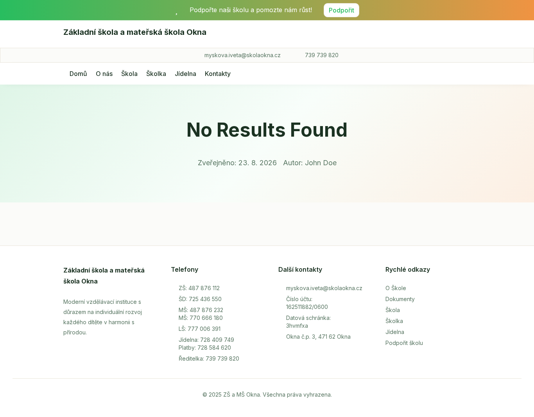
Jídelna (185, 74)
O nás (104, 74)
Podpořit (341, 10)
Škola (129, 74)
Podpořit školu (404, 342)
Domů (78, 74)
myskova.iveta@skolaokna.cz (242, 55)
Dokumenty (400, 299)
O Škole (395, 288)
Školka (156, 74)
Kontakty (218, 74)
